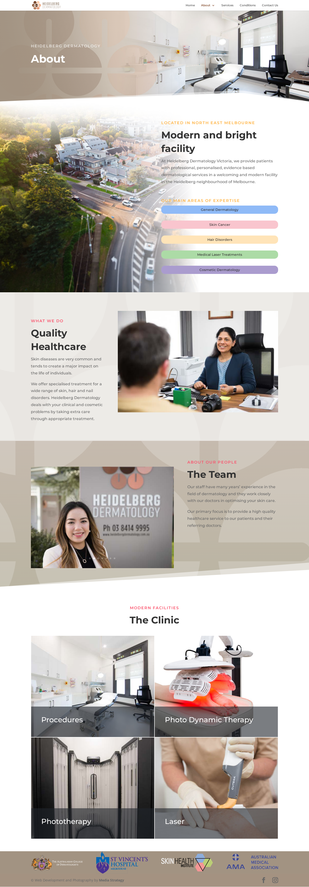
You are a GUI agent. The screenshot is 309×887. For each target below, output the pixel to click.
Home (190, 5)
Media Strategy (111, 880)
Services (227, 5)
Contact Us (270, 5)
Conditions (248, 5)
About (205, 5)
